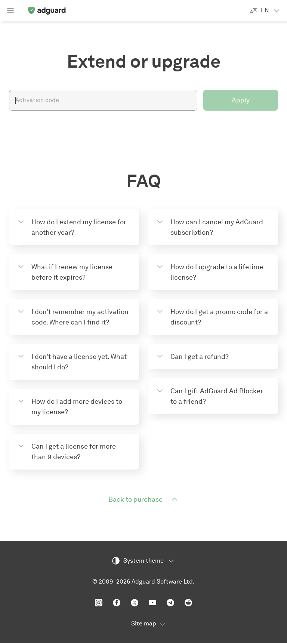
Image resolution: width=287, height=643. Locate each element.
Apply (241, 100)
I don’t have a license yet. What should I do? (79, 362)
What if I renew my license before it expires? (71, 272)
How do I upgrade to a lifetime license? (216, 272)
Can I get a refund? (199, 357)
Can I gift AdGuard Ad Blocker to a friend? (216, 396)
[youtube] (152, 602)
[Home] (46, 10)
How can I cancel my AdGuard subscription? (216, 227)
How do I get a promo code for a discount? (219, 317)
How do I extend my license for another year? (78, 227)
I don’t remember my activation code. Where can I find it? (80, 317)
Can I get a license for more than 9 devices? (73, 451)
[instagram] (98, 602)
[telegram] (170, 602)
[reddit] (188, 602)
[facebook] (116, 602)
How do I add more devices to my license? (76, 406)
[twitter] (134, 602)
